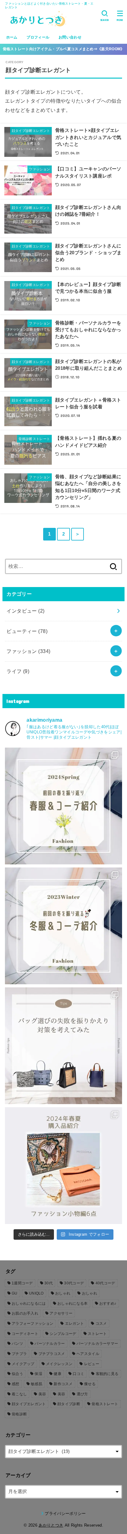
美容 (42, 1394)
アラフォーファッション (32, 1323)
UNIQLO (36, 1293)
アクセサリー (61, 1313)
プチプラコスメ (52, 1354)
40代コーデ (105, 1283)
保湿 (38, 1374)
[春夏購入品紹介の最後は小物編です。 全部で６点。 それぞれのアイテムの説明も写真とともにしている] (63, 1165)
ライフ (17, 671)
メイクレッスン (59, 1364)
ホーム (12, 37)
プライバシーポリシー (65, 1513)
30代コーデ (74, 1283)
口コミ (78, 1374)
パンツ (17, 1343)
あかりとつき (51, 1525)
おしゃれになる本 (72, 1303)
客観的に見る (107, 1374)
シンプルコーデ (63, 1334)
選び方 (82, 1394)
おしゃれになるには (29, 1303)
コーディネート (25, 1334)
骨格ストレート (105, 1404)
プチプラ (19, 1354)
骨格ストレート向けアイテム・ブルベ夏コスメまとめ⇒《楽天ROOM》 (64, 49)
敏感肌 (36, 1384)
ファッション (28, 651)
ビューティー (26, 631)
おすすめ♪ (108, 1303)
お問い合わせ (70, 37)
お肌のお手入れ (25, 1313)
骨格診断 (19, 1414)
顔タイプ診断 (68, 1404)
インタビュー (25, 611)
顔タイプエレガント (29, 1404)
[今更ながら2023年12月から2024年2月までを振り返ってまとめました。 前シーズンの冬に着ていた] (63, 925)
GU (15, 1293)
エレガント (74, 1323)
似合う (17, 1374)
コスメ (101, 1323)
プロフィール (38, 37)
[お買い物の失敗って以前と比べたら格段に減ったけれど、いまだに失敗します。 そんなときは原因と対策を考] (63, 1045)
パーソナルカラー (50, 1343)
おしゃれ (62, 1293)
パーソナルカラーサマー (97, 1343)
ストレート (97, 1334)
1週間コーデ (22, 1283)
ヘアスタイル (87, 1354)
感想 (15, 1384)
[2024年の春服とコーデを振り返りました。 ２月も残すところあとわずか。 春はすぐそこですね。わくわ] (63, 806)
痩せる (90, 1384)
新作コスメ (63, 1384)
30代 (48, 1283)
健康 (57, 1374)
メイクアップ (23, 1364)
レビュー (91, 1364)
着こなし (19, 1394)
